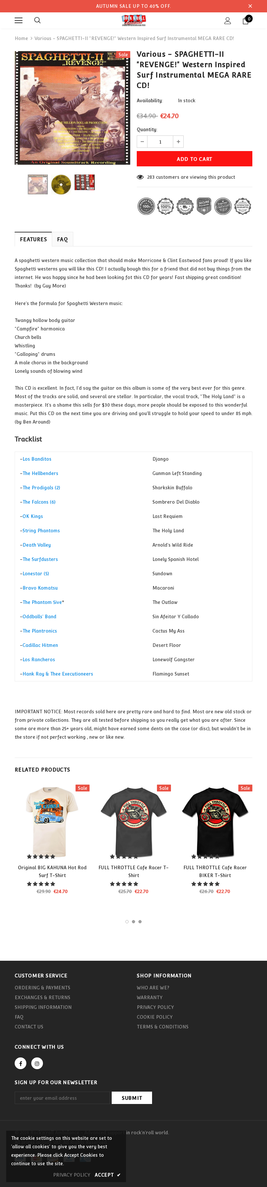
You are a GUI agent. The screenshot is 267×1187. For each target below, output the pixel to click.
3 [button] (140, 921)
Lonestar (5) (35, 573)
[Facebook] (20, 1063)
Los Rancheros (38, 659)
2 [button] (133, 921)
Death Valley (36, 545)
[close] (250, 6)
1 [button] (127, 921)
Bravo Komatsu (40, 588)
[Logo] (133, 20)
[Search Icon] (37, 20)
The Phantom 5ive (42, 602)
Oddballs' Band (39, 616)
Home (21, 38)
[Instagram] (37, 1063)
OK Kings (32, 516)
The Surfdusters (40, 559)
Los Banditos (36, 459)
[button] (41, 856)
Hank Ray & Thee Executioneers (57, 674)
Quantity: (147, 129)
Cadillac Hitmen (40, 645)
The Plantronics (39, 631)
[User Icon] (227, 20)
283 (151, 177)
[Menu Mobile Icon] (18, 20)
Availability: (150, 100)
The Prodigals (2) (41, 487)
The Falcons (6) (38, 502)
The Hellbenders (40, 473)
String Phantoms (41, 530)
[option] (72, 108)
